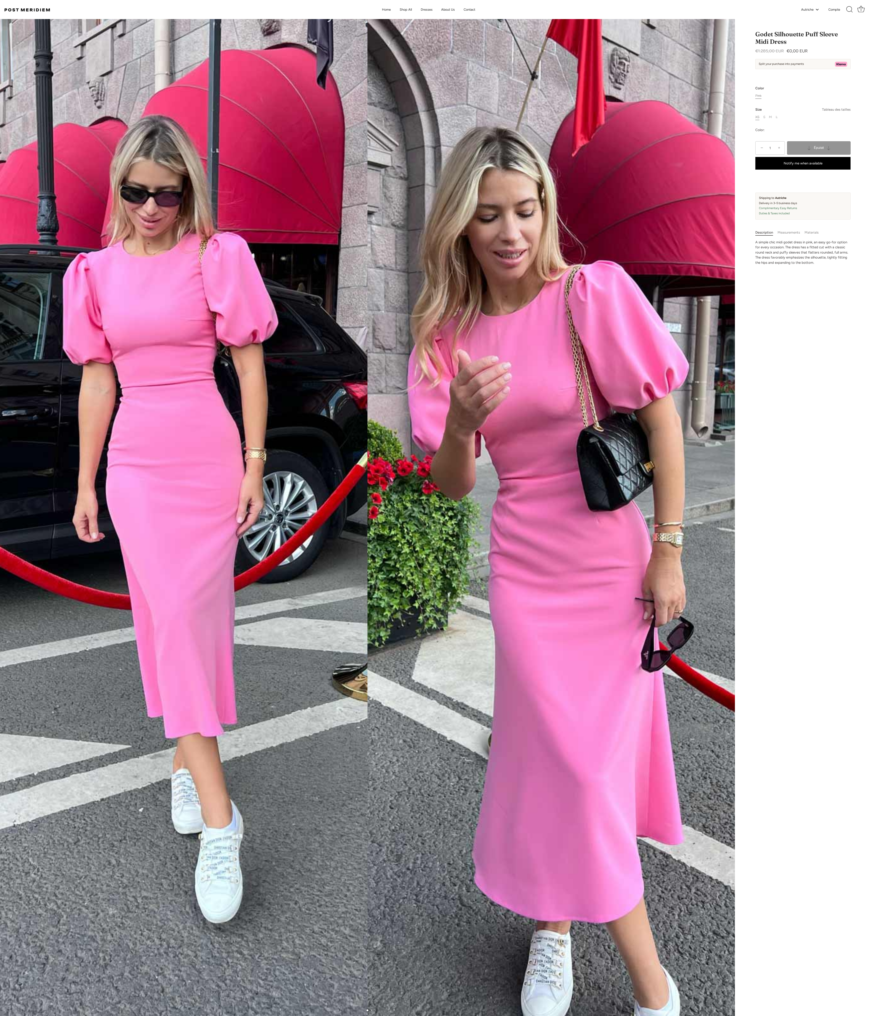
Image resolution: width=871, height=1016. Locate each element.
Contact (469, 9)
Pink (758, 96)
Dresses (427, 9)
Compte (834, 9)
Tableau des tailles (836, 109)
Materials (812, 232)
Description (764, 232)
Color (759, 88)
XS (757, 117)
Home (386, 9)
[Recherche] (849, 10)
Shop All (406, 9)
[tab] (766, 232)
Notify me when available (803, 163)
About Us (448, 9)
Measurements (789, 232)
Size (803, 109)
